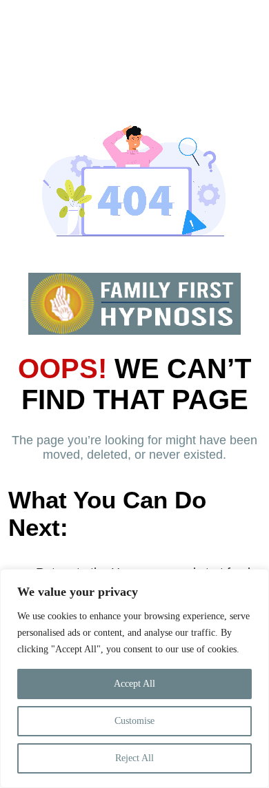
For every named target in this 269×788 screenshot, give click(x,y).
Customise (134, 721)
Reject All (134, 758)
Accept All (134, 683)
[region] (134, 678)
